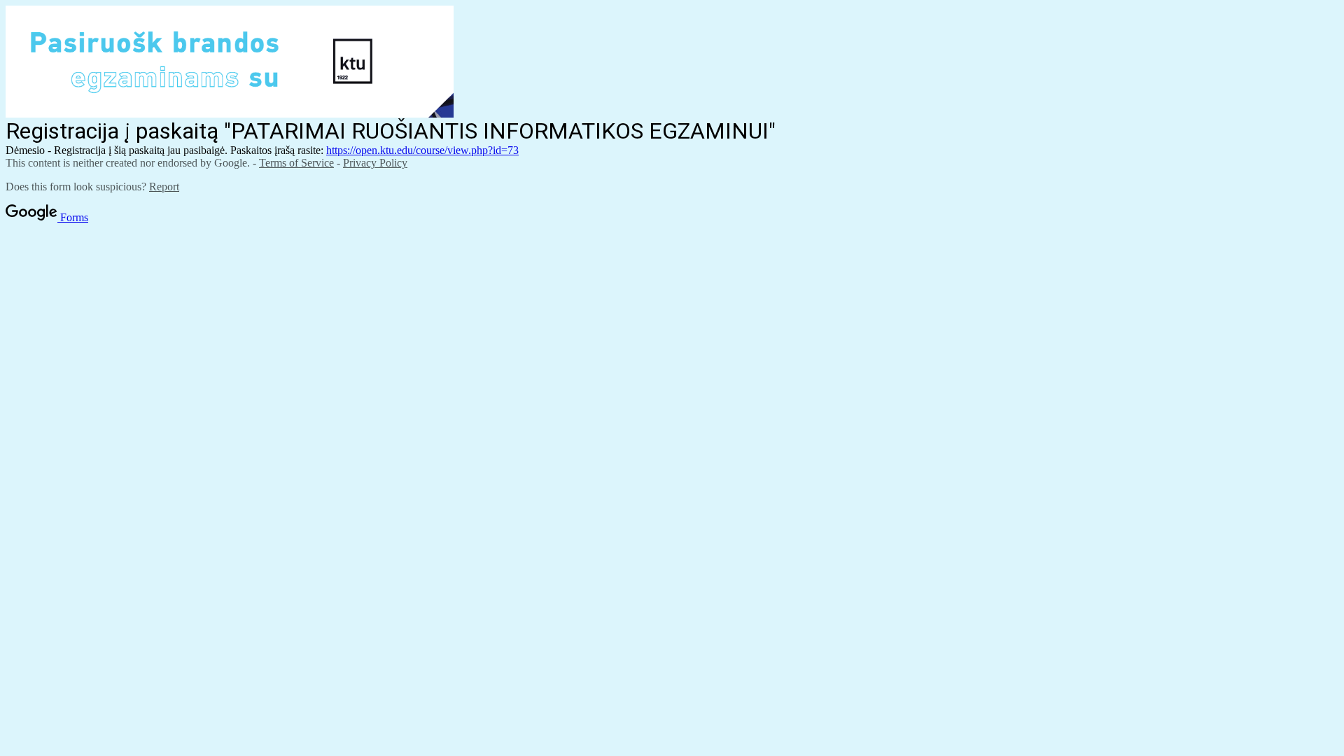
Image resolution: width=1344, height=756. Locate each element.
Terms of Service (296, 163)
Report (164, 186)
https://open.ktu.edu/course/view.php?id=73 (422, 150)
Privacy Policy (375, 163)
